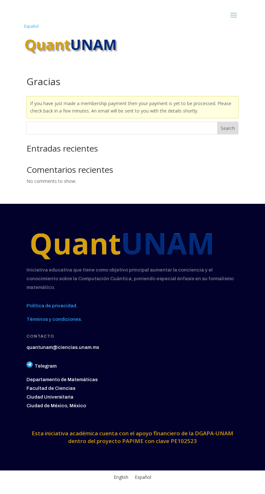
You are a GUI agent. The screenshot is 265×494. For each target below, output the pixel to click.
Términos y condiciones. (54, 319)
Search (228, 128)
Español (31, 26)
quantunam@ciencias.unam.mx (62, 347)
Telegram (46, 366)
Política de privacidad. (52, 305)
